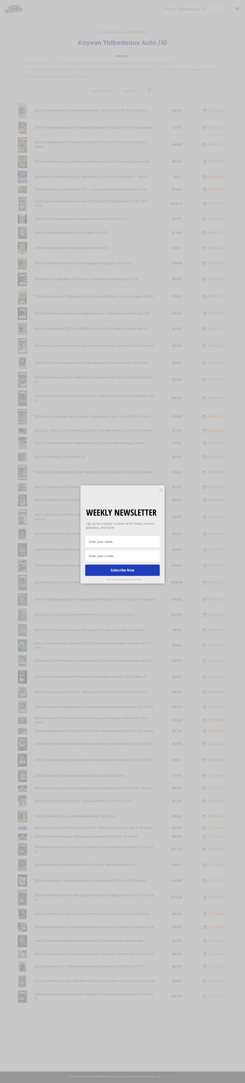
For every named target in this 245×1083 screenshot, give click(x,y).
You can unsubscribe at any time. (124, 579)
